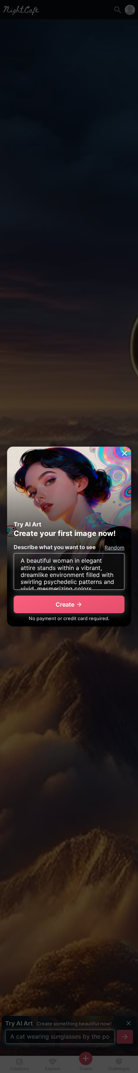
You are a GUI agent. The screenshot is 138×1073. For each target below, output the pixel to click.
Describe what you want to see (55, 547)
